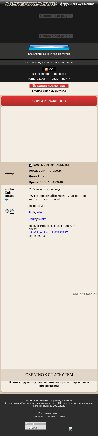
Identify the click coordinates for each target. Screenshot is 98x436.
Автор (9, 173)
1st (31, 212)
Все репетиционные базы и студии (49, 54)
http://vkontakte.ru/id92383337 (48, 232)
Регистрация (36, 78)
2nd (31, 219)
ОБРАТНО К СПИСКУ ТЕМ (49, 375)
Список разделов (49, 101)
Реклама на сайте (49, 413)
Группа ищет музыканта (49, 91)
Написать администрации (49, 416)
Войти (66, 78)
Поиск (53, 78)
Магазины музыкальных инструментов (49, 62)
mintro (9, 189)
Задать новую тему (49, 86)
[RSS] (49, 70)
